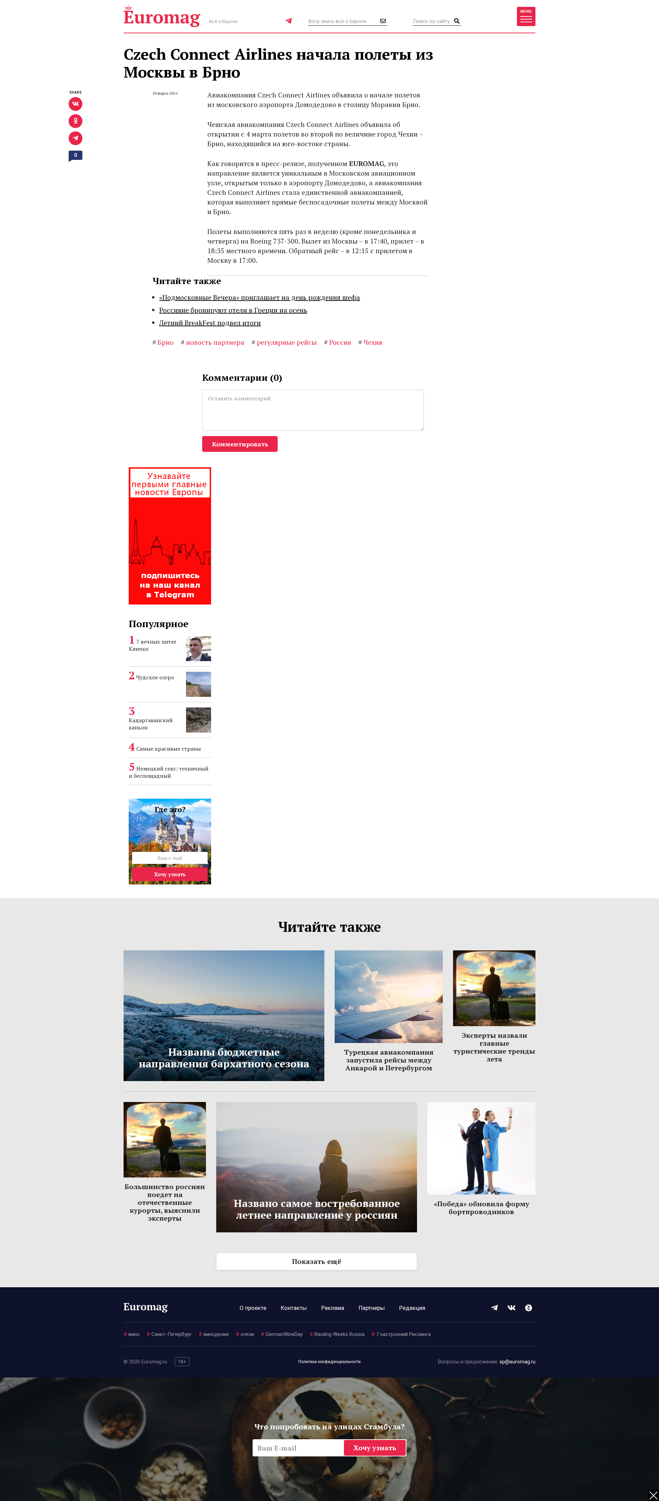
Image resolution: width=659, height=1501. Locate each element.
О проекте (253, 1307)
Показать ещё (316, 1261)
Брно (163, 342)
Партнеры (372, 1307)
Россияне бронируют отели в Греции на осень (233, 310)
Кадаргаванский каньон (151, 723)
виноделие (214, 1334)
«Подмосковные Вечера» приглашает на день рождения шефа (259, 297)
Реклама (332, 1307)
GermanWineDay (282, 1334)
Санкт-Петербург (169, 1334)
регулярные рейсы (284, 342)
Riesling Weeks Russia (337, 1334)
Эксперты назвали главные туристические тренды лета (494, 1047)
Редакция (412, 1307)
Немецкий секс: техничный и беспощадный (168, 772)
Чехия (370, 342)
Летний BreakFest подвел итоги (210, 322)
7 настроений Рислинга (401, 1334)
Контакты (294, 1307)
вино (132, 1334)
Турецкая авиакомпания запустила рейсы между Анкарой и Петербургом (388, 1059)
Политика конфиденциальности (329, 1361)
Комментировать (240, 444)
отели (245, 1334)
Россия (337, 342)
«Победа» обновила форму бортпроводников (481, 1207)
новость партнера (212, 342)
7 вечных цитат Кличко (152, 645)
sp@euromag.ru (517, 1362)
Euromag (162, 16)
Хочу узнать (170, 874)
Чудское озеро (155, 677)
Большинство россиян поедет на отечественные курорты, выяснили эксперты (165, 1202)
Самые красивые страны (168, 748)
